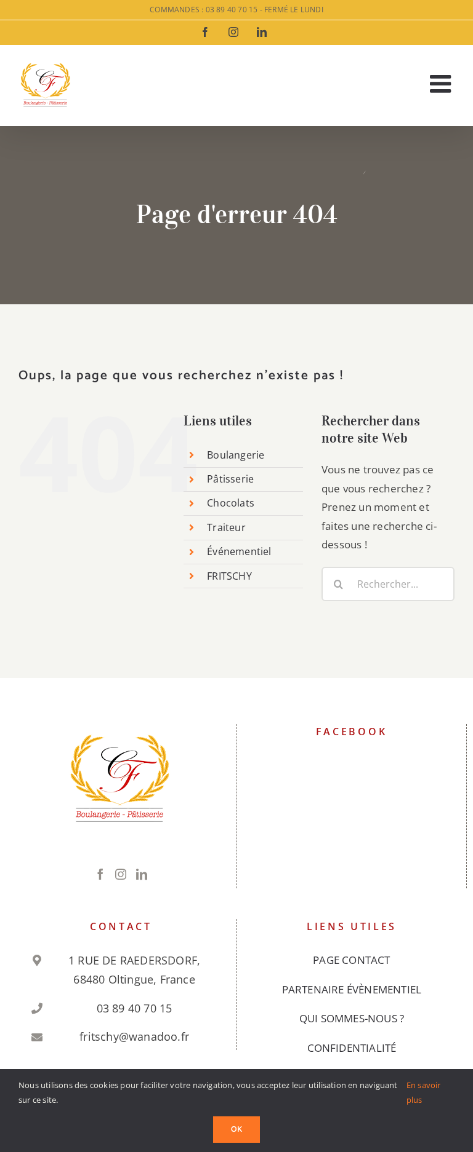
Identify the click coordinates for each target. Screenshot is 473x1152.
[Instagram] (120, 874)
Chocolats (230, 503)
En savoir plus (423, 1092)
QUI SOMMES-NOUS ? (351, 1018)
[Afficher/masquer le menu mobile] (442, 83)
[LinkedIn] (141, 874)
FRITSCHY (229, 576)
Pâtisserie (230, 479)
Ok (236, 1129)
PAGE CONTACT (351, 960)
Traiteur (226, 527)
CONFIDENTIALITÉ (352, 1048)
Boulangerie (235, 455)
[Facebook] (100, 874)
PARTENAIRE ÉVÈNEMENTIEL (352, 989)
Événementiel (239, 551)
